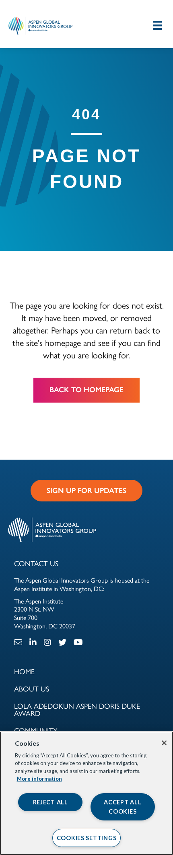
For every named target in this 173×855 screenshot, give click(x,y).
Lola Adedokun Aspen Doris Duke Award (77, 709)
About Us (31, 688)
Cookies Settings (87, 838)
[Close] (164, 743)
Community (36, 730)
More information (39, 778)
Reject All (50, 802)
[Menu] (157, 25)
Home (24, 671)
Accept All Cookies (122, 807)
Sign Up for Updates (86, 490)
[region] (86, 793)
